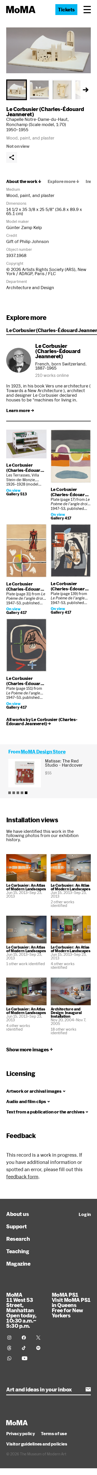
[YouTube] (26, 1358)
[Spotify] (40, 1348)
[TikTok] (26, 1348)
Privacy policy (20, 1434)
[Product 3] (18, 792)
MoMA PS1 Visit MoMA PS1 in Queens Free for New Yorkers (71, 1304)
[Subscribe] (88, 1389)
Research (18, 1239)
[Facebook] (26, 1337)
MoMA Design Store (43, 751)
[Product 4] (22, 792)
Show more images (27, 1049)
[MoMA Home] (20, 9)
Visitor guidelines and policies (36, 1444)
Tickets (66, 9)
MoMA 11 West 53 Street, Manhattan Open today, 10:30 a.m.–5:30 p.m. (21, 1310)
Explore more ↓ (63, 181)
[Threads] (11, 1348)
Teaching (17, 1251)
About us (17, 1214)
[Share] (11, 157)
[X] (40, 1337)
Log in (85, 1214)
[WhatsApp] (11, 1358)
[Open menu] (87, 9)
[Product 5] (26, 792)
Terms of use (54, 1434)
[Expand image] (48, 50)
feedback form (22, 1176)
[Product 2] (13, 792)
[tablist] (48, 89)
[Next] (85, 89)
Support (16, 1226)
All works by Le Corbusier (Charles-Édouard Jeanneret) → (42, 721)
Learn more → (20, 410)
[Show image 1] (16, 89)
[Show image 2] (39, 89)
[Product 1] (9, 792)
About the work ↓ (23, 181)
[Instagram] (11, 1337)
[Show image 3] (62, 89)
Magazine (18, 1263)
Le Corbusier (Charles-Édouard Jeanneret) (45, 111)
